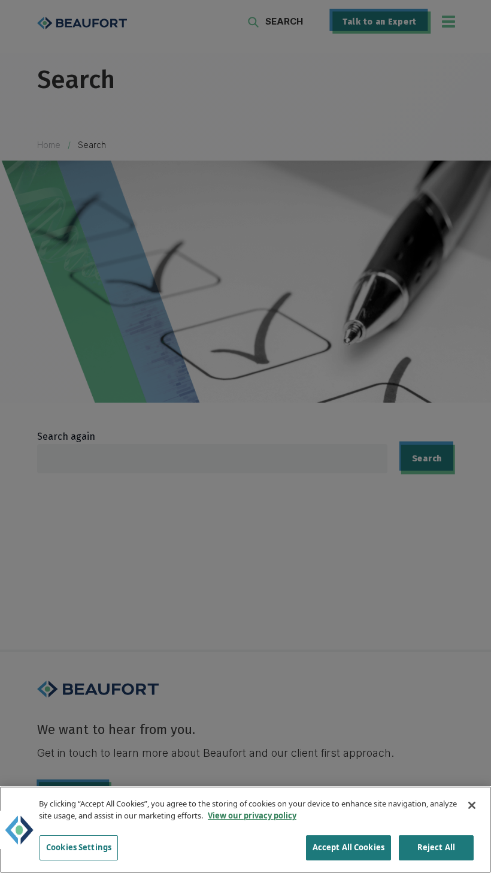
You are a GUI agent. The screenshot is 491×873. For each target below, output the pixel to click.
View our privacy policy (252, 815)
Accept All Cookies (348, 847)
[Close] (472, 805)
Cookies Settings (78, 847)
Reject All (436, 847)
